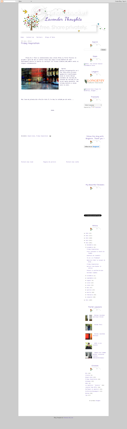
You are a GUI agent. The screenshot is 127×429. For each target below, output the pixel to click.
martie (89, 292)
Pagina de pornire (49, 162)
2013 (87, 240)
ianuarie (90, 297)
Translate (98, 107)
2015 (87, 235)
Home (22, 37)
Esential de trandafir (94, 255)
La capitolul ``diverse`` (93, 385)
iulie (89, 283)
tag (86, 395)
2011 (87, 300)
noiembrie (90, 247)
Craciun (87, 375)
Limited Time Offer (91, 387)
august (89, 280)
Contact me (30, 37)
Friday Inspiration (30, 43)
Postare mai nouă (27, 162)
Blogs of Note (50, 37)
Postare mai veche (72, 162)
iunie (89, 285)
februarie (90, 295)
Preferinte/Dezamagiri (92, 391)
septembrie (90, 278)
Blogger (98, 400)
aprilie (89, 290)
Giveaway (88, 381)
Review (87, 393)
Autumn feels (98, 324)
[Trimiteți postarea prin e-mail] (50, 136)
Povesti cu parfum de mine (95, 270)
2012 (87, 243)
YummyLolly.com (68, 417)
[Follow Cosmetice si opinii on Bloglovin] (92, 147)
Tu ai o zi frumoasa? (93, 258)
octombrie (90, 275)
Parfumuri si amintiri (92, 389)
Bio (86, 373)
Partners (39, 37)
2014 (87, 238)
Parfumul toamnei (92, 272)
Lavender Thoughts (63, 19)
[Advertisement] (30, 150)
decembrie (90, 245)
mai (88, 287)
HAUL (86, 383)
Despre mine (31, 136)
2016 (87, 233)
